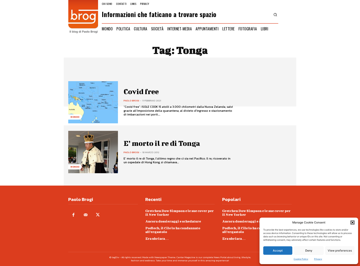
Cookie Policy (301, 259)
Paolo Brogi (131, 100)
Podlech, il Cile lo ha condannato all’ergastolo (172, 230)
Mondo (75, 117)
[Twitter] (98, 215)
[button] (352, 222)
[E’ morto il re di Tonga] (93, 152)
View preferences (340, 250)
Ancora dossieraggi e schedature (173, 221)
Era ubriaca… (157, 239)
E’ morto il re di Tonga (162, 143)
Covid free (141, 91)
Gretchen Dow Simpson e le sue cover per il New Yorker (179, 213)
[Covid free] (93, 102)
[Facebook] (73, 215)
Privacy (318, 259)
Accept (278, 250)
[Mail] (85, 215)
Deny (308, 250)
